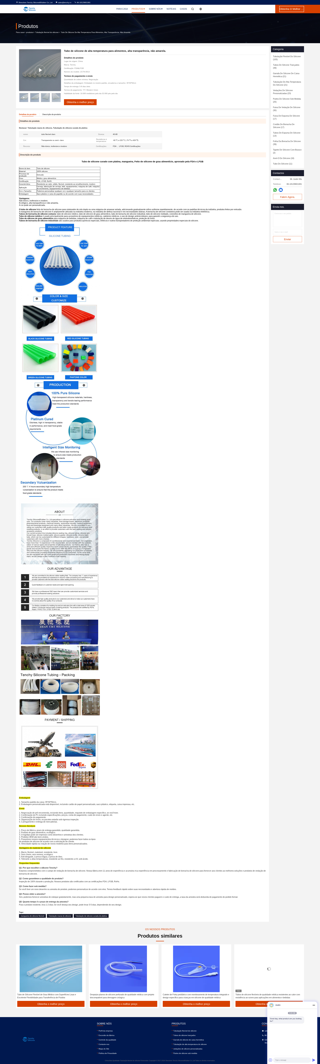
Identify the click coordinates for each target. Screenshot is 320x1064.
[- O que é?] (275, 190)
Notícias (171, 9)
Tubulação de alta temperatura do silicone (190, 1044)
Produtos (137, 9)
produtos (29, 32)
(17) (286, 117)
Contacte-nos (104, 1044)
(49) (286, 66)
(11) (282, 164)
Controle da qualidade (107, 1040)
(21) (286, 74)
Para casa (122, 9)
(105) (287, 58)
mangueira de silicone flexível (32, 916)
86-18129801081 (83, 2)
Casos (183, 9)
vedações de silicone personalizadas (187, 1049)
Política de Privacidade (108, 1053)
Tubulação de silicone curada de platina (91, 916)
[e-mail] (280, 190)
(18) (283, 158)
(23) (283, 91)
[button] (59, 97)
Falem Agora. (287, 197)
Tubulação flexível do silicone (46, 32)
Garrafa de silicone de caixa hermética (188, 1040)
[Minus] (313, 1005)
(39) (287, 142)
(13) (286, 134)
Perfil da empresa (106, 1031)
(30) (286, 108)
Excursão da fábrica (106, 1035)
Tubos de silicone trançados (184, 1035)
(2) (287, 151)
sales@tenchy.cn (64, 2)
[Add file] (270, 1060)
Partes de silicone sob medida (185, 1053)
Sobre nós (155, 9)
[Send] (314, 1060)
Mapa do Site (104, 1049)
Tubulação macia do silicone (60, 916)
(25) (287, 100)
